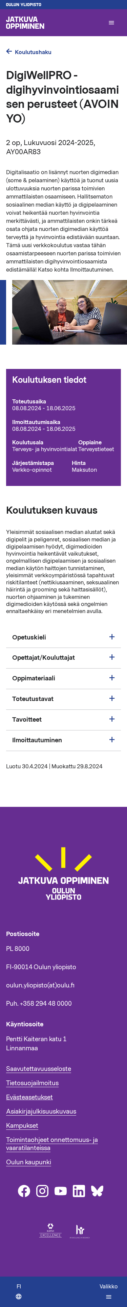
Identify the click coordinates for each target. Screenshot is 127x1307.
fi (21, 1295)
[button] (111, 22)
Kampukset (22, 1125)
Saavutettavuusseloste (38, 1069)
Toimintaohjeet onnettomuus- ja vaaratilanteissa (52, 1144)
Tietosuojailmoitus (32, 1083)
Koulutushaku (33, 52)
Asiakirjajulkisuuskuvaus (41, 1111)
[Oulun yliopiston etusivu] (63, 4)
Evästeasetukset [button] (29, 1097)
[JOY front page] (54, 23)
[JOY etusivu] (66, 913)
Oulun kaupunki (28, 1162)
